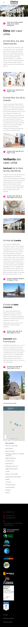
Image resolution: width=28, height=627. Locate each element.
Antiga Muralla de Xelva (11, 469)
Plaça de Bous (9, 463)
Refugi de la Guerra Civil (11, 466)
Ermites (7, 479)
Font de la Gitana (9, 487)
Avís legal (5, 614)
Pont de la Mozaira (10, 485)
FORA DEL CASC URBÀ (11, 474)
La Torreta (8, 482)
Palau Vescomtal (9, 451)
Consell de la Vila (9, 461)
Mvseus (7, 492)
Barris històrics (9, 448)
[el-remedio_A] (14, 225)
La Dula (7, 471)
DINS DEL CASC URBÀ (11, 446)
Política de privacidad (8, 618)
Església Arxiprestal (10, 458)
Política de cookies (7, 622)
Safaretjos (8, 490)
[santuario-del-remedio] (14, 208)
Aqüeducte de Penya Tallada (13, 477)
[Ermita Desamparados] (14, 79)
